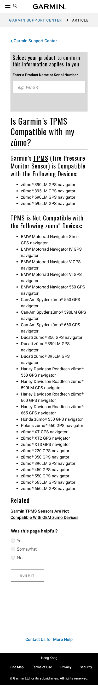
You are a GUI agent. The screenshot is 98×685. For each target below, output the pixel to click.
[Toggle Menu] (3, 5)
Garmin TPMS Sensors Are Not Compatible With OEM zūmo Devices (44, 514)
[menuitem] (15, 6)
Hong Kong (49, 658)
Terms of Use (42, 667)
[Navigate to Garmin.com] (49, 6)
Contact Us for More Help (49, 639)
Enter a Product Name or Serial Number (45, 75)
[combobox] (49, 87)
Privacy (65, 667)
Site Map (17, 667)
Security (86, 667)
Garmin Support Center (35, 20)
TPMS (40, 157)
